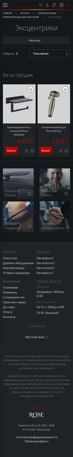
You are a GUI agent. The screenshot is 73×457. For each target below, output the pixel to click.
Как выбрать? (45, 258)
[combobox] (50, 53)
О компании (10, 287)
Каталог (25, 13)
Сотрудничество (14, 297)
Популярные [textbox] (41, 53)
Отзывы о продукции (16, 273)
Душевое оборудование (18, 263)
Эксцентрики (54, 17)
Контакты (9, 317)
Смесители (10, 258)
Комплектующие (47, 13)
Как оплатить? (46, 263)
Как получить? (46, 268)
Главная (7, 13)
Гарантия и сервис (14, 302)
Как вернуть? (45, 273)
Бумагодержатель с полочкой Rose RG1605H (19, 130)
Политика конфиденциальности (36, 437)
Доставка (9, 307)
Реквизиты (10, 292)
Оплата (7, 312)
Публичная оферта (36, 441)
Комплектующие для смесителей (21, 17)
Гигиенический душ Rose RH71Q (54, 129)
